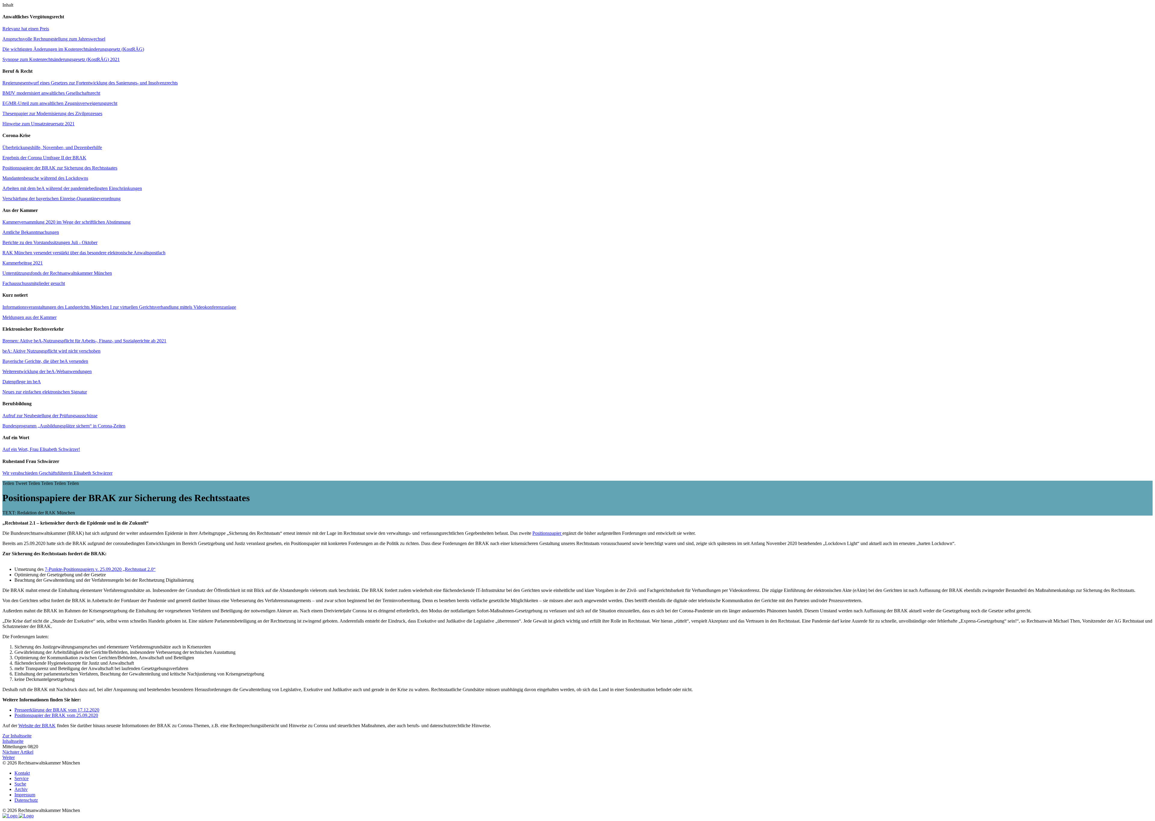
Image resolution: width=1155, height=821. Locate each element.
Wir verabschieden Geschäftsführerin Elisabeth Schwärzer (57, 473)
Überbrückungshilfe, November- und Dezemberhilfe (52, 147)
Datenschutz (26, 800)
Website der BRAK (37, 725)
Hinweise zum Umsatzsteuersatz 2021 (38, 123)
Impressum (24, 794)
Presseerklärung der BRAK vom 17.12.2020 (56, 709)
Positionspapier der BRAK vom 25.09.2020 (56, 715)
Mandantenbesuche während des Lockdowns (45, 178)
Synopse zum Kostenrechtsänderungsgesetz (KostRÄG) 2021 (61, 59)
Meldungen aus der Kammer (29, 317)
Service (21, 778)
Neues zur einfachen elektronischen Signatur (44, 391)
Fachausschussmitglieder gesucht (33, 283)
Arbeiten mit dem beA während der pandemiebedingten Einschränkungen (72, 188)
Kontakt (22, 773)
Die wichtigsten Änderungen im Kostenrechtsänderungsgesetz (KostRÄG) (73, 49)
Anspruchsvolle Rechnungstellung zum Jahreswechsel (53, 38)
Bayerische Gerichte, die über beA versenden (45, 361)
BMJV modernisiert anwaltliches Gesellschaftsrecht (51, 93)
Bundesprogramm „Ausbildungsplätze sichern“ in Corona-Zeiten (63, 425)
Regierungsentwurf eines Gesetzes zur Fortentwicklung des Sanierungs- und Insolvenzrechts (90, 82)
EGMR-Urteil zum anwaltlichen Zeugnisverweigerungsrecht (59, 103)
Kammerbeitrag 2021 (22, 262)
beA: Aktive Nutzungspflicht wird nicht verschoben (51, 351)
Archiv (21, 789)
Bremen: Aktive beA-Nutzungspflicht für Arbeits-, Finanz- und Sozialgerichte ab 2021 (84, 340)
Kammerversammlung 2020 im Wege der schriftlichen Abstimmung (66, 222)
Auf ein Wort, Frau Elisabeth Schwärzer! (41, 449)
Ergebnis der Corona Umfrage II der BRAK (44, 157)
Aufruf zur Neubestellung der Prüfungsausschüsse (49, 415)
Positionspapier (547, 533)
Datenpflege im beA (21, 381)
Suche (20, 783)
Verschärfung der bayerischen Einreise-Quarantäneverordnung (61, 198)
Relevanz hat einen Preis (25, 28)
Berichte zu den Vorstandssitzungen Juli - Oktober (49, 242)
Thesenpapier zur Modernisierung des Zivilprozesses (52, 113)
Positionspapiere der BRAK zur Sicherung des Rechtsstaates (59, 167)
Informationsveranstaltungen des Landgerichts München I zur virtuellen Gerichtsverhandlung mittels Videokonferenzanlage (119, 307)
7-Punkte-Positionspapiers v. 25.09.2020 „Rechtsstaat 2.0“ (100, 569)
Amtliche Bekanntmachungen (30, 232)
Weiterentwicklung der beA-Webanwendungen (47, 371)
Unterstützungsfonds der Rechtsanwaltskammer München (57, 273)
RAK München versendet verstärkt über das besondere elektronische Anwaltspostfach (83, 252)
